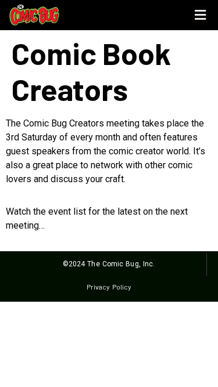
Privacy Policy (109, 287)
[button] (200, 15)
